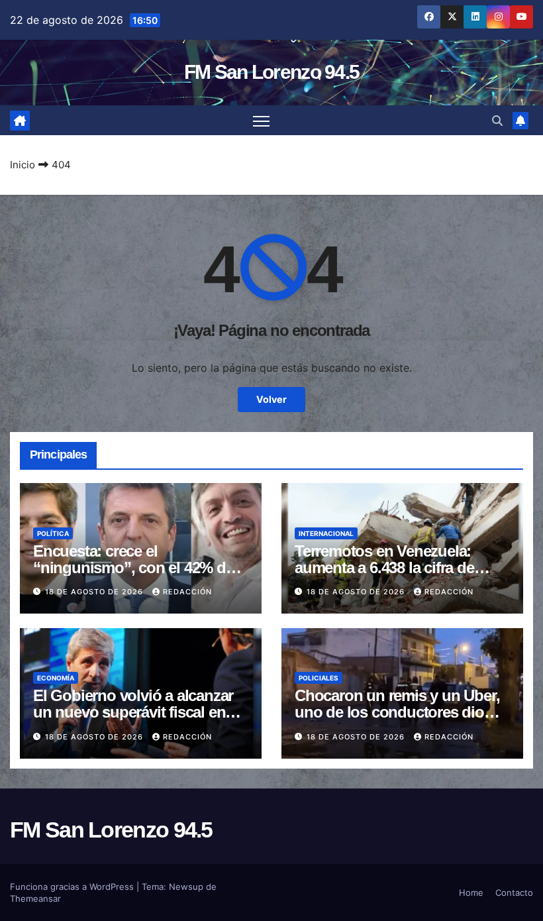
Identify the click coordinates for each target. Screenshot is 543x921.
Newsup (186, 886)
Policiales (318, 678)
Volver (271, 399)
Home (471, 892)
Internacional (326, 533)
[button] (497, 120)
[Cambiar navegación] (261, 120)
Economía (55, 678)
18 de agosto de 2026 (95, 591)
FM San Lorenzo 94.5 (272, 72)
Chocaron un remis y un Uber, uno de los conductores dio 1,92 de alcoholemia (397, 711)
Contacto (514, 892)
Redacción (187, 591)
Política (53, 533)
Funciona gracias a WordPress (73, 886)
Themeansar (35, 898)
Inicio (22, 164)
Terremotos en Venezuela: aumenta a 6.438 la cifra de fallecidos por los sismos (384, 567)
